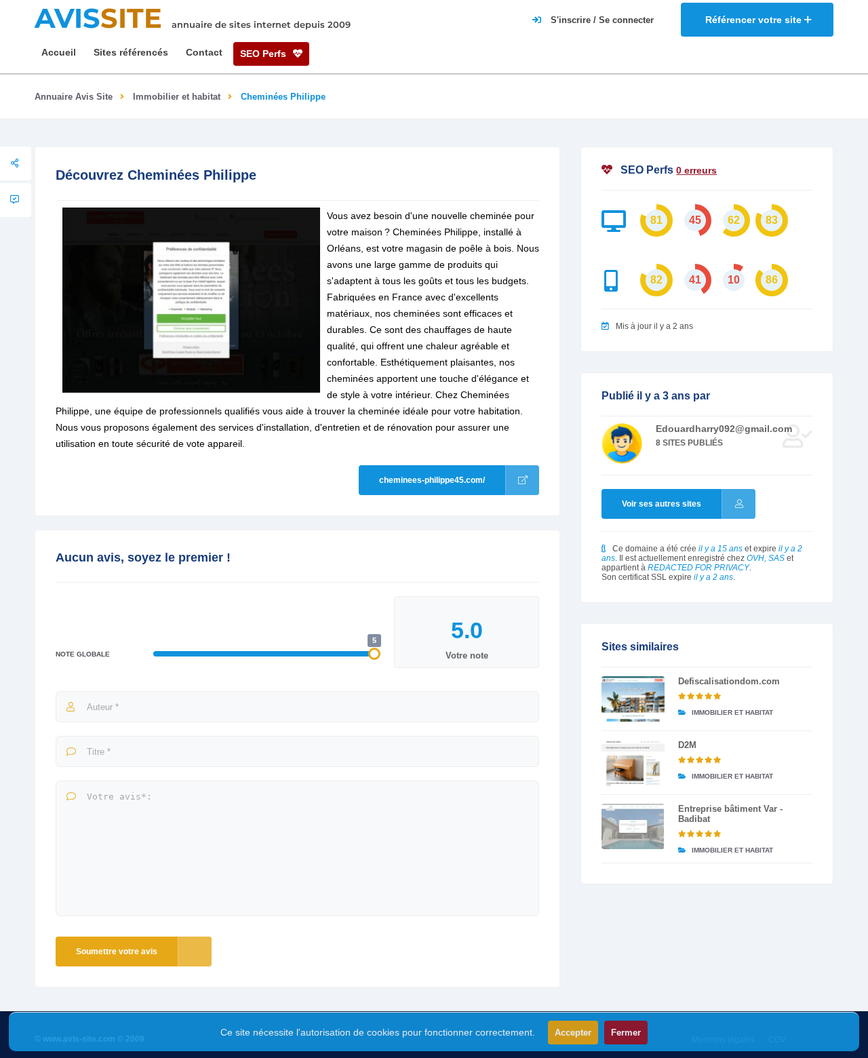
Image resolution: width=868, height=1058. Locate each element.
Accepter (573, 1032)
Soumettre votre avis (116, 951)
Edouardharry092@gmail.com (724, 428)
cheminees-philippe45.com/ (432, 480)
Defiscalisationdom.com (729, 681)
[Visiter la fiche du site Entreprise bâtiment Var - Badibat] (633, 826)
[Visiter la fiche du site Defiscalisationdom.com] (633, 699)
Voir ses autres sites (661, 504)
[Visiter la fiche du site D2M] (633, 762)
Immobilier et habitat (176, 97)
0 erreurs (696, 170)
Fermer (626, 1032)
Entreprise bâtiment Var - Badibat (730, 814)
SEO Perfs (264, 53)
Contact (204, 52)
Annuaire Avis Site (74, 97)
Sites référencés (131, 52)
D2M (687, 745)
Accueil (58, 52)
